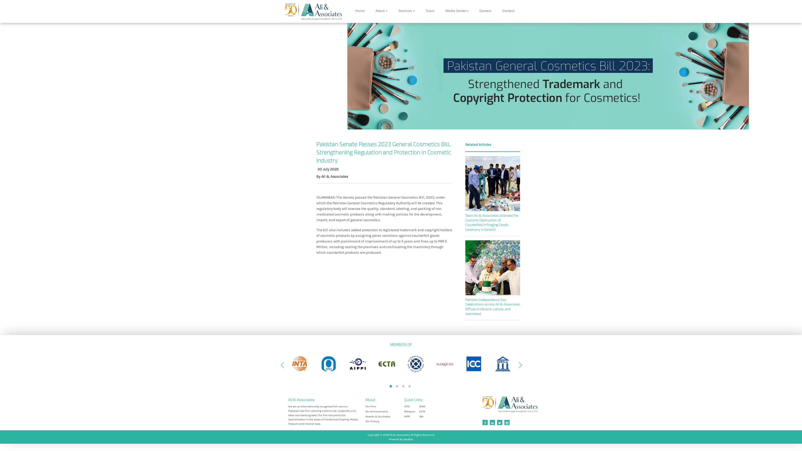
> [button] (520, 367)
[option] (299, 363)
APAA (422, 406)
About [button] (381, 11)
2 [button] (398, 387)
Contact (508, 11)
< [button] (282, 367)
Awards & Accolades (377, 416)
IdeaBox (408, 439)
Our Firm (370, 406)
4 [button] (410, 387)
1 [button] (392, 387)
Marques (409, 411)
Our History (372, 421)
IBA (421, 416)
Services (405, 11)
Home (359, 11)
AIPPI (407, 416)
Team (430, 11)
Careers (485, 11)
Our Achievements (376, 411)
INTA (406, 406)
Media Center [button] (455, 11)
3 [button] (404, 387)
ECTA (422, 411)
